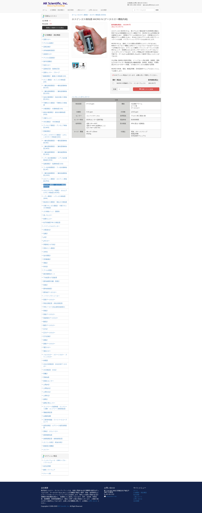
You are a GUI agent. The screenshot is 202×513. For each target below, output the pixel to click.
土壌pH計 (46, 384)
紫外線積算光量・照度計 (51, 281)
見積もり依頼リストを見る (55, 28)
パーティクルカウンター (51, 226)
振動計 (45, 340)
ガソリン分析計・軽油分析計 (52, 442)
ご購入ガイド (81, 10)
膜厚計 (45, 399)
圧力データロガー (49, 332)
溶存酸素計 (47, 259)
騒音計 (45, 321)
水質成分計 (47, 230)
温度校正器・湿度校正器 (51, 69)
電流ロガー (47, 351)
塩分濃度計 (47, 255)
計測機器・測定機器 (56, 10)
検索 (157, 10)
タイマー (46, 449)
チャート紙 (47, 473)
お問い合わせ (93, 10)
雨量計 (45, 373)
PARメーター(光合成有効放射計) (54, 307)
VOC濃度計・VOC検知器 (51, 122)
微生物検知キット (49, 274)
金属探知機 (47, 416)
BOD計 (45, 266)
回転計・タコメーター (50, 431)
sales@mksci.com (111, 496)
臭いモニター (47, 215)
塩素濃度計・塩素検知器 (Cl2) (53, 164)
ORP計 (45, 252)
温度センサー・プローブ (51, 72)
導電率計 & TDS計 (49, 244)
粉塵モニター (47, 219)
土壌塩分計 (47, 388)
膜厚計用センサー (49, 403)
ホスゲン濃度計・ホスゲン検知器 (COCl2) (92, 15)
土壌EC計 (46, 395)
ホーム (45, 10)
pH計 (45, 237)
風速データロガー (49, 314)
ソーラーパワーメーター (51, 296)
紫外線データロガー (50, 292)
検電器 (45, 360)
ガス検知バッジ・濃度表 (51, 211)
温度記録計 (47, 47)
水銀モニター (47, 118)
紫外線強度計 (47, 288)
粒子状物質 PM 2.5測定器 (51, 222)
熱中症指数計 (47, 61)
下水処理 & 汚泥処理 (50, 277)
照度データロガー (49, 299)
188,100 (151, 83)
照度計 (45, 285)
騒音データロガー (49, 325)
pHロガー (46, 241)
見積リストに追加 (147, 89)
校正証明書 (47, 466)
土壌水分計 (47, 392)
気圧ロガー (47, 65)
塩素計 (45, 233)
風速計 (45, 310)
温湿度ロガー (47, 54)
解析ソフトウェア (49, 470)
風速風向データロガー (50, 318)
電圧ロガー (47, 347)
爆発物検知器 (47, 435)
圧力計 (45, 329)
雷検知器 (46, 377)
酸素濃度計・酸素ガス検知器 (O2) (54, 76)
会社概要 (104, 10)
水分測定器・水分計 (50, 370)
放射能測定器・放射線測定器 (52, 438)
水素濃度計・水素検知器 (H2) (53, 108)
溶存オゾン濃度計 (49, 248)
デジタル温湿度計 (49, 58)
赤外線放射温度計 (49, 50)
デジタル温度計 (48, 43)
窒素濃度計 (47, 131)
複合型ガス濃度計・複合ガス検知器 (55, 202)
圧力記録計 (47, 336)
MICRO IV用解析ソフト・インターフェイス (131, 83)
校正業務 (71, 10)
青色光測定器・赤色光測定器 (52, 303)
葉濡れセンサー (48, 381)
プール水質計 (47, 270)
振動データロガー (49, 343)
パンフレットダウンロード (81, 97)
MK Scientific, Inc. (64, 506)
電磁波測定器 (47, 412)
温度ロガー (47, 39)
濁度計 (45, 263)
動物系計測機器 (48, 446)
